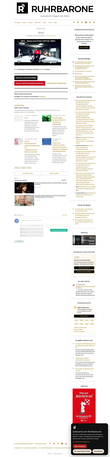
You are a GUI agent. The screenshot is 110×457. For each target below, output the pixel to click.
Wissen (30, 22)
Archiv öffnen (84, 316)
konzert (23, 167)
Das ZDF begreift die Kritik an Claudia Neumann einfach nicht (85, 194)
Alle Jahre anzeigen (79, 331)
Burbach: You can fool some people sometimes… (85, 287)
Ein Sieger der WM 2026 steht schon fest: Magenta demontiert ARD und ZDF (85, 345)
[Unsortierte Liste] (33, 226)
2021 (81, 324)
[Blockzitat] (35, 226)
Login (55, 22)
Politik (24, 22)
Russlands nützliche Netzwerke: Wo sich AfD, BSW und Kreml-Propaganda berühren (85, 67)
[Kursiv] (24, 226)
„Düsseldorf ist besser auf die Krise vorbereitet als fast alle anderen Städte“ (85, 107)
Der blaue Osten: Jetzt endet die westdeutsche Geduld (84, 147)
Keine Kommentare (51, 35)
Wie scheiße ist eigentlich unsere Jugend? (84, 369)
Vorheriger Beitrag (28, 173)
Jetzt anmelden (84, 47)
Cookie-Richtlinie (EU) (46, 448)
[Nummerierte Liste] (31, 226)
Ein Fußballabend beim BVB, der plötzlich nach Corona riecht (83, 62)
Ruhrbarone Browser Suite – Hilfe (65, 448)
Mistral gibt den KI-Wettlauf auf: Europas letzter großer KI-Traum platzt (84, 221)
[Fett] (22, 226)
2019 (92, 324)
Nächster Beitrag (54, 173)
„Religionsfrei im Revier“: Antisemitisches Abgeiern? (82, 359)
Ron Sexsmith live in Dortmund (83, 71)
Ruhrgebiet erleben (41, 443)
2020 (86, 324)
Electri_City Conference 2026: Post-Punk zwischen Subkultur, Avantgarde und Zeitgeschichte (60, 147)
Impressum (19, 448)
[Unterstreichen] (26, 226)
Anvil (15, 69)
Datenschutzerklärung (31, 448)
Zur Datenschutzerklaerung (81, 442)
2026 (76, 320)
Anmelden (64, 215)
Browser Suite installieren (84, 271)
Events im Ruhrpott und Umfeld (24, 443)
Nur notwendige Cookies (82, 451)
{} (39, 225)
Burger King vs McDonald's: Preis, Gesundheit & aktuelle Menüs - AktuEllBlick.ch (85, 175)
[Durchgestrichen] (28, 226)
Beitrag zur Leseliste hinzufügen (26, 78)
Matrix (42, 69)
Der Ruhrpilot (78, 73)
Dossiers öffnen (78, 329)
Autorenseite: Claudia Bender (56, 83)
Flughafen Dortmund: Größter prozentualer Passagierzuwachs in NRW (84, 87)
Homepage (17, 22)
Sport (50, 22)
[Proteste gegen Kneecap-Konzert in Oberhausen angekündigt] (46, 118)
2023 (92, 320)
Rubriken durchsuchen (80, 327)
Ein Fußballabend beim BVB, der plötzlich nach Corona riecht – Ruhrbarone (84, 127)
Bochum (17, 167)
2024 (86, 320)
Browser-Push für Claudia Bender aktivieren (30, 83)
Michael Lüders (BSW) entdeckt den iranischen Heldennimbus (85, 82)
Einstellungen (98, 451)
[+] (42, 225)
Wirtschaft (38, 22)
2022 (76, 324)
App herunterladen (84, 268)
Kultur (44, 22)
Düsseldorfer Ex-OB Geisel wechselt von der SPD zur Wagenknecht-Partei (85, 158)
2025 (81, 320)
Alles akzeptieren (79, 446)
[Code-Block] (37, 226)
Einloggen (42, 96)
